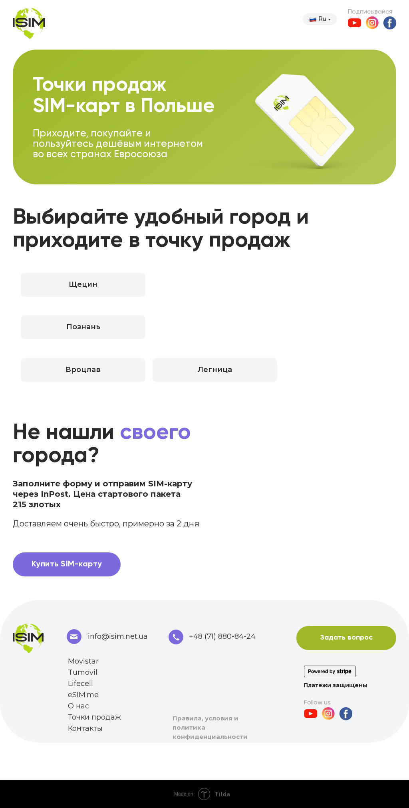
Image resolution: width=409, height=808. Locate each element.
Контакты (85, 728)
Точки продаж (94, 717)
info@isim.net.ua (118, 636)
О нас (78, 706)
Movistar (83, 661)
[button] (83, 370)
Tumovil (82, 672)
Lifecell (80, 683)
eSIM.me (83, 694)
